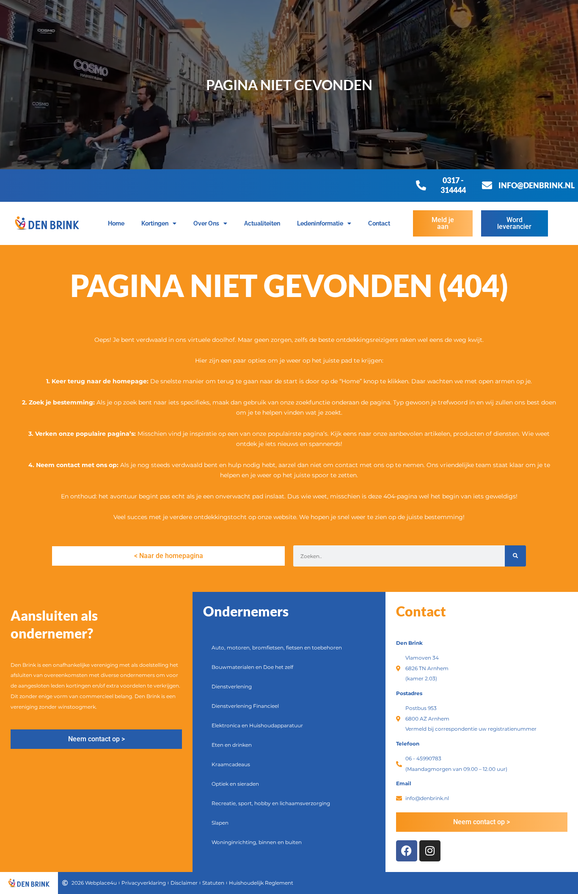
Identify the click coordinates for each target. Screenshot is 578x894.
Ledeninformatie (320, 223)
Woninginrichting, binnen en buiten (257, 842)
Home (116, 223)
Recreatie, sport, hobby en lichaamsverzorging (271, 803)
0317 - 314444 (453, 185)
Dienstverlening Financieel (245, 706)
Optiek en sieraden (235, 784)
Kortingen (154, 223)
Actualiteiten (262, 223)
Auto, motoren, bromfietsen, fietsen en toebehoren (277, 647)
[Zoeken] (515, 556)
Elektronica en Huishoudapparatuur (257, 725)
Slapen (220, 823)
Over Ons (206, 223)
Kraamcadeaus (231, 764)
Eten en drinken (232, 745)
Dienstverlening (232, 686)
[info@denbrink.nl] (487, 185)
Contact (379, 223)
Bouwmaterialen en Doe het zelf (252, 667)
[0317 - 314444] (421, 185)
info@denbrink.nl (536, 185)
